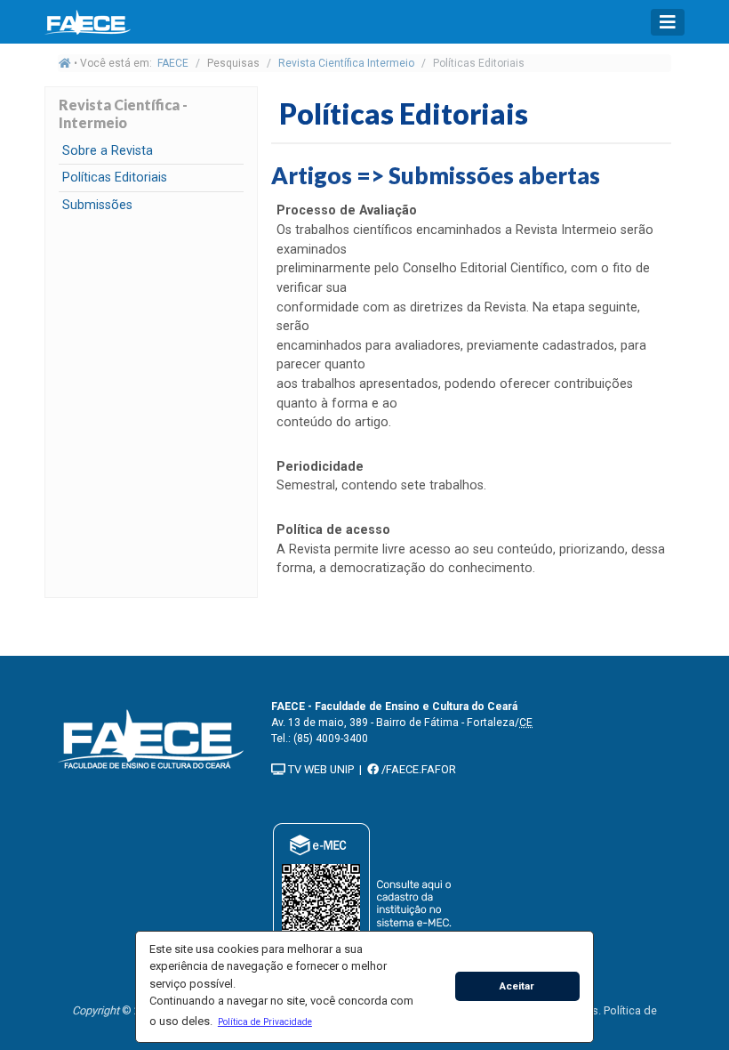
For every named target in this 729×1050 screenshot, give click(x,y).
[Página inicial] (65, 63)
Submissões (97, 205)
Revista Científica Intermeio (346, 63)
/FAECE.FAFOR (417, 769)
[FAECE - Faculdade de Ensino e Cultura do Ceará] (151, 737)
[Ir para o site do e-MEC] (364, 900)
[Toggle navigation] (668, 22)
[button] (264, 1021)
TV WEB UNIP (319, 769)
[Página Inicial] (88, 21)
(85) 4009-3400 (330, 738)
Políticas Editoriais (114, 177)
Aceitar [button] (517, 986)
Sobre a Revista (107, 150)
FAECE (172, 63)
